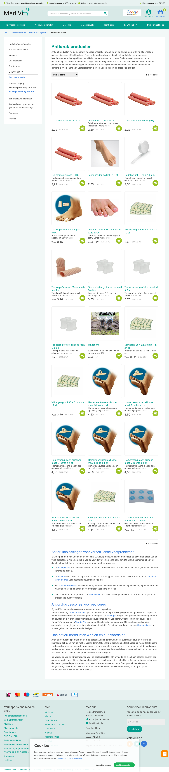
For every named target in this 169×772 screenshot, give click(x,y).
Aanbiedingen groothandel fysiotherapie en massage (21, 106)
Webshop (49, 712)
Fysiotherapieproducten (15, 24)
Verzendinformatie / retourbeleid (18, 770)
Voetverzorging (16, 83)
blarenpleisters (144, 625)
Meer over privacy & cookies (69, 758)
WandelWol (80, 621)
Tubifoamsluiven (77, 612)
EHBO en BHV (130, 24)
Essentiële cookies (103, 765)
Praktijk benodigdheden (38, 33)
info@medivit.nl (96, 722)
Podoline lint (95, 594)
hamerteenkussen (67, 585)
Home (6, 33)
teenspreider (64, 567)
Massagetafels (87, 24)
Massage (67, 24)
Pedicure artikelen (155, 24)
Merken (48, 716)
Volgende (154, 74)
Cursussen (14, 113)
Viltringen (111, 615)
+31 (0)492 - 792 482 (99, 719)
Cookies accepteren (124, 765)
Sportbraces (109, 24)
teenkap (62, 576)
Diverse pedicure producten (22, 87)
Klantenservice (52, 736)
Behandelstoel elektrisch (20, 98)
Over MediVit (51, 720)
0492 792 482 (160, 3)
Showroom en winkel (55, 724)
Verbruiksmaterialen (44, 24)
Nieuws (48, 732)
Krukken (13, 118)
